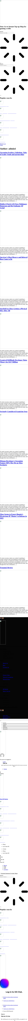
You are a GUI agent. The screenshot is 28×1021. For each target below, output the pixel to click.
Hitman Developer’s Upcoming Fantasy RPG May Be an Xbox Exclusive (11, 463)
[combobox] (6, 33)
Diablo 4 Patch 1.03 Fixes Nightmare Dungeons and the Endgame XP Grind (13, 206)
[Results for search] (14, 48)
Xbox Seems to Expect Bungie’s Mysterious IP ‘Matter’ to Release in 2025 (13, 516)
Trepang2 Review (6, 568)
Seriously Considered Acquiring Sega (13, 411)
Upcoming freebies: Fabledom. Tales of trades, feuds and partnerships (13, 153)
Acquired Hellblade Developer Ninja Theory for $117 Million (13, 361)
